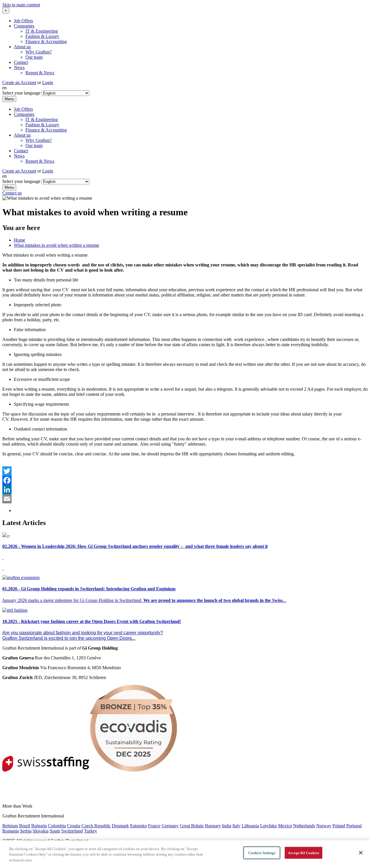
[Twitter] (185, 471)
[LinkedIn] (185, 489)
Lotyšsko (268, 825)
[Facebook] (185, 480)
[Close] (360, 852)
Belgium (10, 825)
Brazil (24, 825)
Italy (236, 825)
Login (47, 82)
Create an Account (19, 82)
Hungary (213, 825)
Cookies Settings (261, 852)
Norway (323, 825)
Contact (21, 62)
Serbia (26, 830)
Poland (338, 825)
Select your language (21, 92)
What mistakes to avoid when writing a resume (56, 245)
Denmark (120, 825)
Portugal (354, 825)
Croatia (73, 825)
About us (22, 46)
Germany (170, 825)
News (19, 67)
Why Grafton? (38, 51)
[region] (185, 853)
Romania (10, 830)
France (154, 825)
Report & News (39, 72)
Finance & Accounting (46, 41)
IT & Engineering (41, 31)
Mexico (285, 825)
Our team (33, 57)
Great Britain (192, 825)
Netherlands (304, 825)
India (226, 825)
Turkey (90, 830)
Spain (55, 830)
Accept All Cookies (303, 852)
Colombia (57, 825)
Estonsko (138, 825)
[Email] (185, 498)
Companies (24, 25)
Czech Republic (96, 825)
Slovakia (41, 830)
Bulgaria (39, 825)
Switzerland (72, 830)
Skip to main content (21, 4)
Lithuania (250, 825)
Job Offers (23, 20)
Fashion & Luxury (42, 36)
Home (19, 240)
